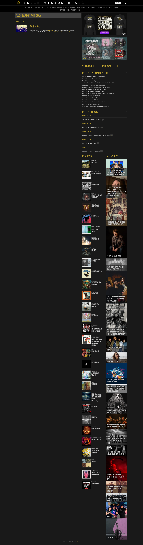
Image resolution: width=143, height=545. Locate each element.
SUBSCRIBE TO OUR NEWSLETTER (100, 66)
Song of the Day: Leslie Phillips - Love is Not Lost (92, 98)
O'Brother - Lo (34, 25)
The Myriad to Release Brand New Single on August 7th (94, 89)
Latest (30, 7)
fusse (78, 541)
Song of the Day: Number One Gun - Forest (91, 104)
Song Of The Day (56, 7)
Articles (80, 7)
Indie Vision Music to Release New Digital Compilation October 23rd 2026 (98, 83)
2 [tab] (85, 58)
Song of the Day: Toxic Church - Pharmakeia (91, 79)
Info (80, 10)
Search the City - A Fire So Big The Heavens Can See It (94, 85)
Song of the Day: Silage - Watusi (89, 143)
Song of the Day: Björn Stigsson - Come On (91, 127)
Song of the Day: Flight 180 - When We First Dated (93, 91)
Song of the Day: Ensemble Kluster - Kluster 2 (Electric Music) (95, 102)
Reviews (37, 7)
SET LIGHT (118, 2)
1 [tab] (83, 58)
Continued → (70, 31)
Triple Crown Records (59, 31)
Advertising (90, 7)
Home (25, 7)
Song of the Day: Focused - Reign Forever (91, 81)
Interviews (45, 7)
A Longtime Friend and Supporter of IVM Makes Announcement (95, 106)
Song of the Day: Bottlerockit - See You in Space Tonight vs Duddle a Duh (98, 93)
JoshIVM (33, 27)
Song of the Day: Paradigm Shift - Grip (90, 100)
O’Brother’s (51, 30)
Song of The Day (102, 7)
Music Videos (114, 7)
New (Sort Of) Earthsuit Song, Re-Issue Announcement (94, 76)
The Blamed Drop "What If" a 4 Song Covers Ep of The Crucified (96, 87)
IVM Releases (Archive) (68, 10)
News (65, 7)
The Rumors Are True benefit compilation (91, 95)
